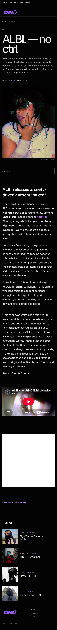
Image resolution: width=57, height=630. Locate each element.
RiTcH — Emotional (30, 556)
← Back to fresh (8, 21)
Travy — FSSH (28, 576)
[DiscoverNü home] (10, 11)
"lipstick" (43, 217)
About (33, 617)
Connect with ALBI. (14, 502)
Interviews (35, 613)
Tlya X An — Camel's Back (31, 538)
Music (33, 610)
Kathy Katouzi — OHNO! (33, 595)
